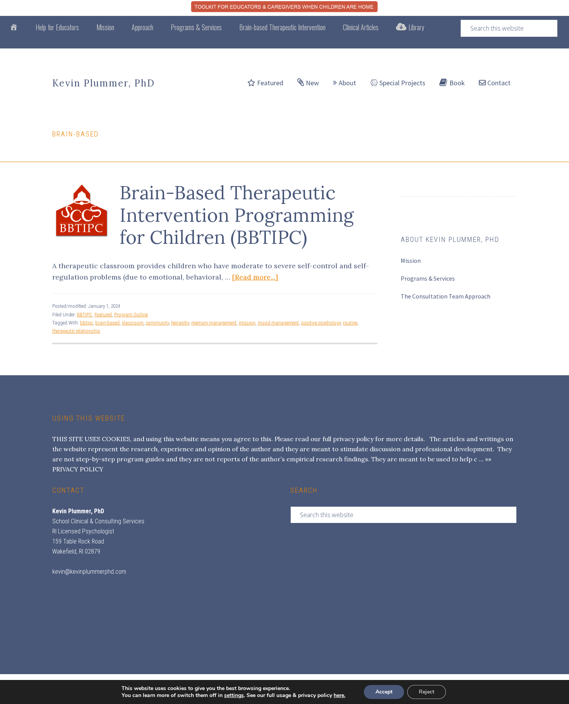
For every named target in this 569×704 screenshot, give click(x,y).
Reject (426, 691)
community (157, 323)
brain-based (107, 323)
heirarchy (180, 323)
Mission (411, 260)
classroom (133, 323)
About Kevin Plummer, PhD (450, 239)
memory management (214, 323)
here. (339, 695)
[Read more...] (255, 277)
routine (350, 323)
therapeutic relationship (76, 331)
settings (234, 695)
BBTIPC (84, 314)
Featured (103, 314)
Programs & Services (428, 278)
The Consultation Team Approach (445, 296)
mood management (278, 323)
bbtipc (86, 323)
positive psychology (321, 323)
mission (247, 323)
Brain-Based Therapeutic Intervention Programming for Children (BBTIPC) (237, 215)
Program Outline (131, 314)
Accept (383, 691)
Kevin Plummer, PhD (103, 83)
